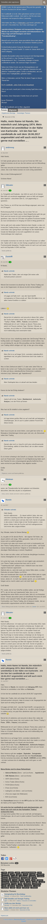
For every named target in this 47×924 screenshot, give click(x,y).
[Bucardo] (2, 904)
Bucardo (6, 905)
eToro (28, 880)
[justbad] (2, 908)
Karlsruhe (26, 887)
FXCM (15, 880)
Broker (11, 872)
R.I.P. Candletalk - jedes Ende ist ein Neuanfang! (18, 85)
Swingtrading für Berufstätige (14, 894)
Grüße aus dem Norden (12, 903)
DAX (40, 872)
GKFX (34, 878)
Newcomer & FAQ (27, 905)
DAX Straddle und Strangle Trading (16, 899)
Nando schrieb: (9, 271)
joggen (35, 882)
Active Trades (6, 880)
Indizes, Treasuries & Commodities (26, 900)
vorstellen (37, 885)
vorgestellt (5, 887)
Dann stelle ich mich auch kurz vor (16, 908)
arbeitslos (34, 887)
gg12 (5, 900)
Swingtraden (6, 876)
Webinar (40, 880)
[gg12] (2, 899)
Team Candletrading (25, 896)
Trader (4, 872)
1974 (19, 887)
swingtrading (23, 876)
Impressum (4, 915)
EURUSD (41, 876)
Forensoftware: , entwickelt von (23, 920)
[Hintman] (2, 894)
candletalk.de (36, 884)
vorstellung (28, 885)
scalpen (33, 874)
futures (19, 874)
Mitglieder (13, 110)
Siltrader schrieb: (10, 510)
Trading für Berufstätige (29, 872)
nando (13, 887)
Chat (20, 884)
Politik (4, 885)
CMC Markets (26, 878)
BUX (34, 880)
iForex (21, 880)
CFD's (26, 874)
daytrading (5, 874)
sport (28, 882)
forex (12, 874)
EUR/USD (32, 876)
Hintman (6, 896)
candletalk (27, 884)
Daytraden (41, 874)
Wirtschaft (11, 885)
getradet (42, 882)
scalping (14, 876)
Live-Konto (6, 882)
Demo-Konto (15, 882)
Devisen (5, 878)
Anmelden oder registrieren (10, 2)
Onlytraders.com (23, 23)
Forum (4, 110)
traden (18, 872)
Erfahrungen (6, 884)
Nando (34, 606)
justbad (6, 910)
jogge (22, 882)
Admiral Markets (14, 878)
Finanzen (19, 885)
